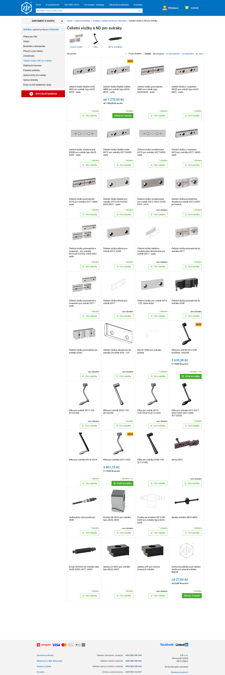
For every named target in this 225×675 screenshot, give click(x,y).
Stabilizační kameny (32, 65)
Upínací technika (83, 21)
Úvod (38, 4)
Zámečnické (28, 56)
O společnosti (52, 4)
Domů (70, 21)
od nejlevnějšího (173, 54)
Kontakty (138, 4)
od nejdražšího (188, 54)
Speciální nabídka (46, 93)
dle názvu (200, 54)
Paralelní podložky (31, 70)
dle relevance (158, 54)
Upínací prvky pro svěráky (34, 75)
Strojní (26, 41)
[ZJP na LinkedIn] (181, 645)
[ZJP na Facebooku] (167, 645)
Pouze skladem (135, 53)
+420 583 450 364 (133, 655)
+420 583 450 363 (133, 661)
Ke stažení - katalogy (94, 4)
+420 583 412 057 (133, 672)
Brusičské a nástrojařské (34, 46)
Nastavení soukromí (179, 672)
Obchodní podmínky (119, 4)
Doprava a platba (44, 666)
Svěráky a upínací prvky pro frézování (41, 29)
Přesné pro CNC (30, 36)
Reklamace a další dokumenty (49, 661)
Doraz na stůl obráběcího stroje (37, 85)
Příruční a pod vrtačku (33, 51)
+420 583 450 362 (133, 666)
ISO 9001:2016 (72, 4)
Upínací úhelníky (30, 80)
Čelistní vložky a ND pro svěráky (37, 60)
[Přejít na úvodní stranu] (26, 8)
